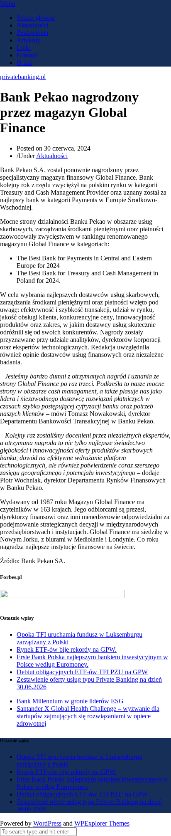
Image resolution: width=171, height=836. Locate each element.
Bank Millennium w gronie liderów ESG (70, 701)
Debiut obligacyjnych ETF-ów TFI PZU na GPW (82, 671)
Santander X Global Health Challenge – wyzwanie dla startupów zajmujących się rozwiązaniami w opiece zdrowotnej (88, 716)
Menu (7, 3)
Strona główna (36, 17)
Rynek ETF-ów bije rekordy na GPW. (67, 649)
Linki (24, 47)
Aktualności (32, 25)
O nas (24, 62)
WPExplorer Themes (101, 823)
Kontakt (27, 55)
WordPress (47, 823)
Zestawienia (32, 32)
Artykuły (28, 40)
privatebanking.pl (23, 76)
